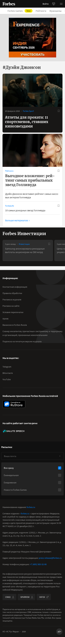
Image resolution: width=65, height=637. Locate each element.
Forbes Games (19, 10)
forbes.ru (31, 507)
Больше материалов (16, 220)
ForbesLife (9, 205)
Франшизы (55, 10)
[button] (61, 3)
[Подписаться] (60, 456)
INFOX (42, 597)
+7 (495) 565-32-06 (38, 564)
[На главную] (9, 3)
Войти (46, 3)
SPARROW (25, 597)
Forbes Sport (28, 111)
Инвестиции (24, 244)
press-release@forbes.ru (50, 558)
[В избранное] (58, 110)
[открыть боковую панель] (53, 3)
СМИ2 (8, 597)
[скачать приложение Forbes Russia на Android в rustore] (14, 404)
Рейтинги (41, 10)
